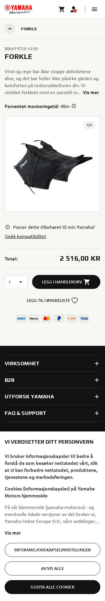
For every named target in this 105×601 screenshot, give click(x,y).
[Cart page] (61, 9)
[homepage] (18, 9)
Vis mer (13, 532)
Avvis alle (52, 568)
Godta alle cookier (52, 587)
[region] (52, 516)
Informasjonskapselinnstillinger (52, 550)
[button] (94, 9)
